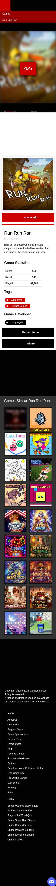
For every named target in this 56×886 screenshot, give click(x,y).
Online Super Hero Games (21, 820)
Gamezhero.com (38, 690)
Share (31, 343)
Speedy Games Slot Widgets (22, 805)
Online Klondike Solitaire (20, 834)
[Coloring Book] (15, 469)
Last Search (13, 782)
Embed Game (30, 332)
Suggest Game (15, 729)
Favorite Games (15, 753)
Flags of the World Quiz (19, 815)
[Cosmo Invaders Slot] (15, 546)
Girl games (16, 300)
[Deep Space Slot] (15, 571)
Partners (11, 763)
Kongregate (17, 322)
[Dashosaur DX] (15, 495)
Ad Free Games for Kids (20, 810)
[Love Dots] (15, 444)
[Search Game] (51, 6)
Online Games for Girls (19, 825)
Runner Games (19, 306)
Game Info (30, 217)
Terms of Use (14, 744)
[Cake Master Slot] (15, 597)
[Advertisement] (28, 135)
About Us (12, 719)
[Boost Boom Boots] (40, 469)
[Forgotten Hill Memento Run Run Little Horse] (15, 418)
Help (10, 749)
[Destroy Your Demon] (15, 623)
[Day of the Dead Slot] (40, 571)
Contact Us (13, 724)
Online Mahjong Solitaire (20, 830)
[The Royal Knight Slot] (40, 597)
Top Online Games (17, 778)
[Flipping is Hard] (40, 623)
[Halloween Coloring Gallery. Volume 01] (40, 444)
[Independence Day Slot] (15, 520)
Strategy (11, 787)
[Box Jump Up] (40, 495)
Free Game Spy (15, 773)
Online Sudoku (15, 839)
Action (10, 792)
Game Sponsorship (17, 734)
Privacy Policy (15, 739)
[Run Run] (40, 419)
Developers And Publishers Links (25, 768)
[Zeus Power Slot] (40, 520)
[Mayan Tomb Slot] (40, 546)
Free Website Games (18, 758)
